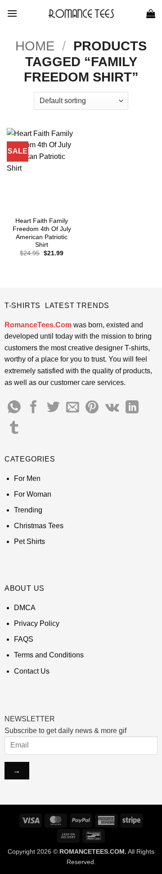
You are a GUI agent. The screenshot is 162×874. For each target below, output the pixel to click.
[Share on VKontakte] (112, 408)
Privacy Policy (36, 623)
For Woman (32, 494)
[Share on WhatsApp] (14, 408)
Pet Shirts (29, 541)
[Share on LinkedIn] (132, 408)
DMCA (25, 607)
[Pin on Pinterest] (92, 408)
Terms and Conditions (49, 655)
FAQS (23, 639)
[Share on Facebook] (33, 408)
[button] (12, 13)
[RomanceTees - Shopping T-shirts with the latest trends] (81, 13)
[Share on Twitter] (53, 408)
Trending (28, 510)
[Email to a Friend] (72, 408)
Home (34, 46)
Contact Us (32, 671)
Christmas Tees (38, 526)
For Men (27, 478)
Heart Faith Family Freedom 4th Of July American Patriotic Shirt (42, 232)
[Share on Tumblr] (14, 428)
